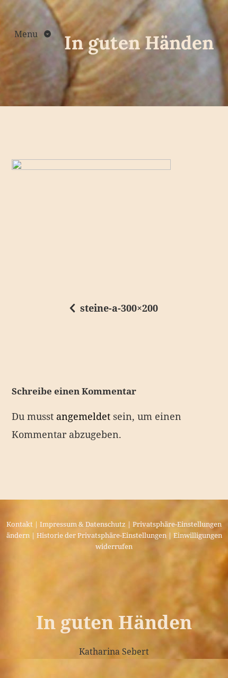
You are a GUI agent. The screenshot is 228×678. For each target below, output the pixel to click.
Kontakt (19, 524)
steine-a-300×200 (119, 308)
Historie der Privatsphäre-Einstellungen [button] (101, 535)
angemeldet (83, 416)
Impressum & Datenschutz (83, 524)
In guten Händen (139, 43)
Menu (27, 34)
